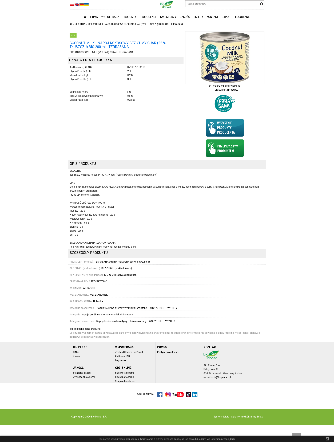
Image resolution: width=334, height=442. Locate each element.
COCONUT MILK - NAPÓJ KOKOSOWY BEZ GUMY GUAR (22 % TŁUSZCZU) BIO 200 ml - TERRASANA (136, 24)
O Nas (76, 352)
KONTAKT (212, 17)
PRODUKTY (129, 17)
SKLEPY (198, 17)
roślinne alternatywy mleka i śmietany (112, 314)
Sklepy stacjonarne (124, 372)
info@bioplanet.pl (221, 377)
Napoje (85, 314)
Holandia (98, 301)
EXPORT (227, 17)
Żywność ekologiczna (84, 377)
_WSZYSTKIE (155, 321)
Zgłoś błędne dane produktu (85, 328)
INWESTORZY (168, 17)
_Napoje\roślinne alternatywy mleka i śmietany (121, 321)
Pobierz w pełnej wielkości (225, 85)
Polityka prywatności (167, 352)
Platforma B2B (122, 356)
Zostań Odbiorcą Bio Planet (129, 352)
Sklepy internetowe (125, 381)
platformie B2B (241, 416)
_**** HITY (170, 321)
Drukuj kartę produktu (226, 89)
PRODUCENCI (148, 17)
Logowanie (120, 360)
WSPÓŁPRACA (110, 17)
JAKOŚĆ (185, 17)
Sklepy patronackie (124, 377)
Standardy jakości (82, 372)
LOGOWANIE (242, 17)
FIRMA (94, 17)
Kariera (76, 356)
